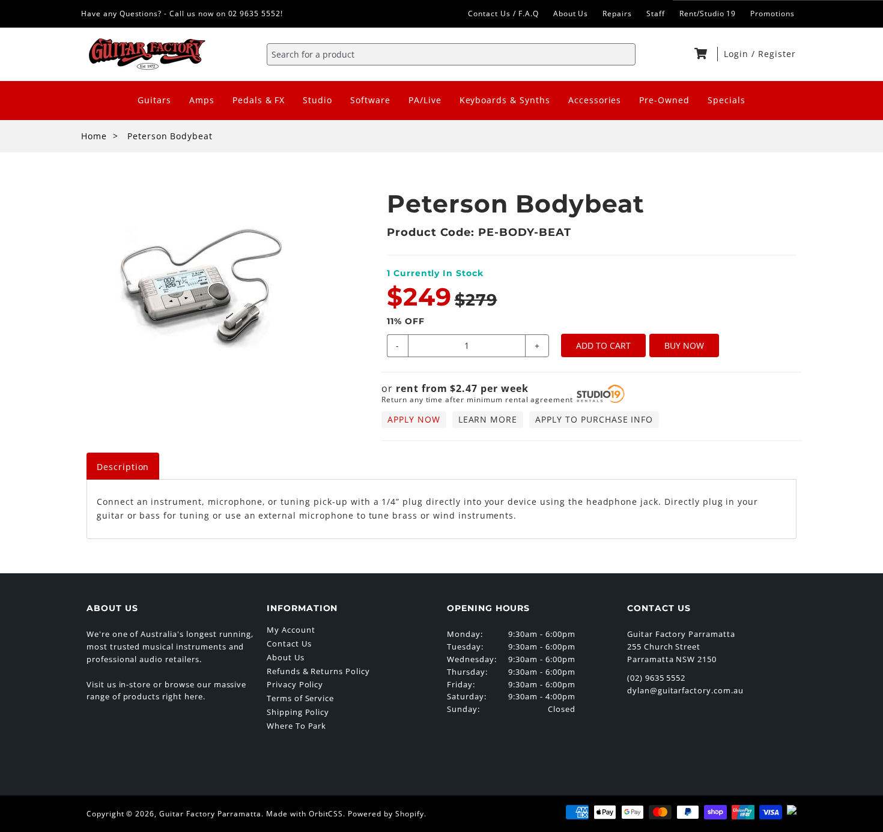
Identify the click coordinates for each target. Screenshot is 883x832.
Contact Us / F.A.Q (503, 13)
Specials (726, 100)
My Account (291, 629)
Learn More (488, 419)
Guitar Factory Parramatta (210, 814)
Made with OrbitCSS (304, 814)
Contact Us (289, 643)
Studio (317, 100)
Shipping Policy (298, 712)
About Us (571, 13)
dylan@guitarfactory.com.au (685, 690)
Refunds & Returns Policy (318, 671)
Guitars (154, 100)
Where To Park (296, 725)
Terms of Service (300, 698)
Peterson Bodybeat (170, 136)
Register (777, 53)
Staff (655, 13)
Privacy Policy (295, 684)
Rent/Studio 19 (707, 13)
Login (737, 53)
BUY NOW (684, 345)
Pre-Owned (664, 100)
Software (370, 100)
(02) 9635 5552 (656, 677)
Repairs (617, 13)
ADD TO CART (603, 345)
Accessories (595, 100)
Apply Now (413, 419)
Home (94, 136)
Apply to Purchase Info (594, 419)
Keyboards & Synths (505, 100)
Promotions (772, 13)
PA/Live (425, 100)
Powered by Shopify (385, 814)
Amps (201, 100)
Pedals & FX (258, 100)
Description (123, 466)
